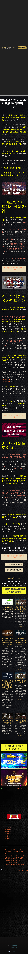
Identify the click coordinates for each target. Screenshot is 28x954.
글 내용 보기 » (7, 619)
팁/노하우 (8, 835)
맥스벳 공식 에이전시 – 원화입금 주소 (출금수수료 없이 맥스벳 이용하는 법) (7, 642)
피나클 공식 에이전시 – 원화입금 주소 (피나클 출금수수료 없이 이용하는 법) (7, 685)
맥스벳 (7, 827)
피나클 (7, 838)
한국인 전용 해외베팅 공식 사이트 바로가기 (14, 590)
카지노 (7, 833)
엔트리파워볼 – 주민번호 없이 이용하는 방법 (20, 609)
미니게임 (7, 829)
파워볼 (7, 837)
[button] (14, 47)
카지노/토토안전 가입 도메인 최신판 (13, 849)
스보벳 (7, 831)
